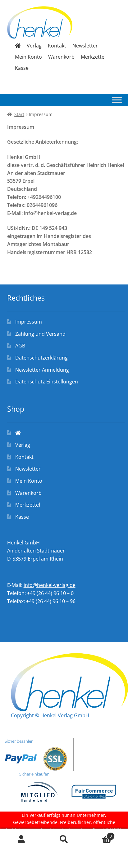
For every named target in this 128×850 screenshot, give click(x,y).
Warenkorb (61, 56)
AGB (20, 345)
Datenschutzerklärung (41, 357)
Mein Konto (28, 56)
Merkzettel (93, 56)
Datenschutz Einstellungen (46, 381)
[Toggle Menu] (117, 100)
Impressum (28, 321)
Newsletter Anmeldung (42, 369)
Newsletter (85, 45)
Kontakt (57, 45)
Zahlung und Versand (40, 333)
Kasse (22, 68)
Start (19, 114)
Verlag (34, 45)
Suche (64, 839)
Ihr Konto (21, 839)
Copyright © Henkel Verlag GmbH (50, 715)
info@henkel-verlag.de (49, 585)
